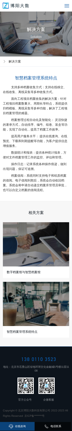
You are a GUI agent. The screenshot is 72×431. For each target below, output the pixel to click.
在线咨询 (20, 426)
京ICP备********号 (34, 415)
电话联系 (55, 426)
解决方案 (15, 61)
